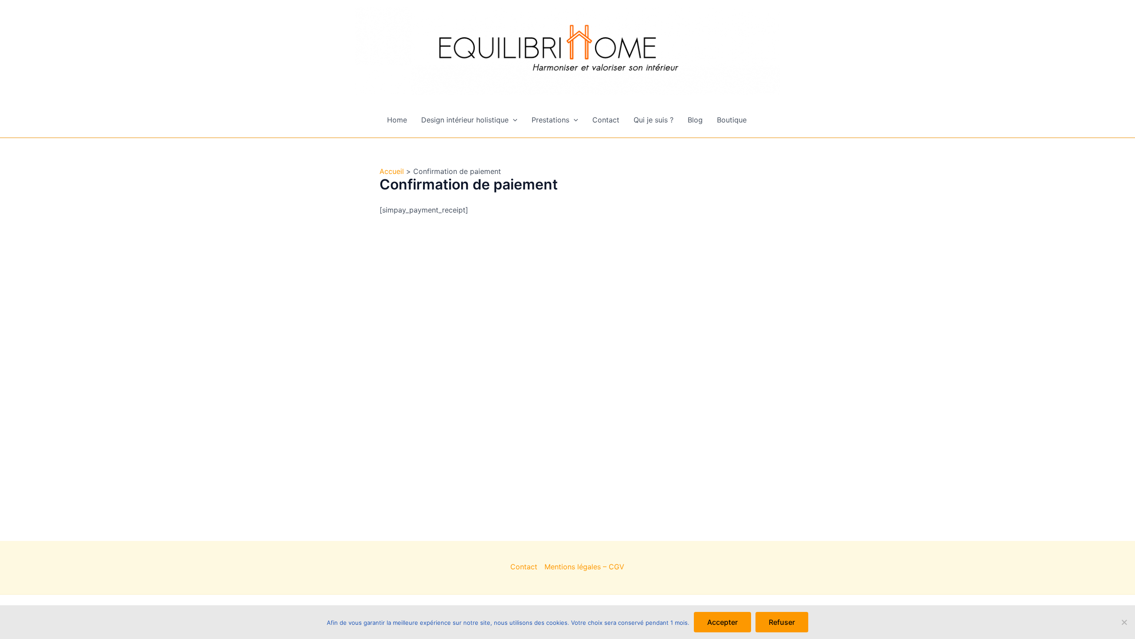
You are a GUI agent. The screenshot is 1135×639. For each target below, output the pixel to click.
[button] (513, 120)
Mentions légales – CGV (584, 566)
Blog (695, 119)
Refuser (782, 622)
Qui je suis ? (653, 119)
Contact (605, 119)
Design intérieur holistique (465, 119)
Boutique (732, 119)
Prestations (550, 119)
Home (397, 119)
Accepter (722, 622)
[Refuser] (1123, 622)
